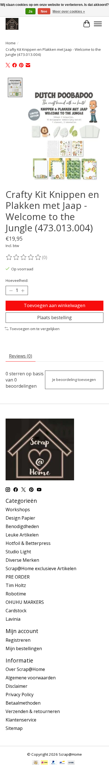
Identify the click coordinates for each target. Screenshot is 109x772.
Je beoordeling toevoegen (74, 379)
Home (11, 42)
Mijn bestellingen (24, 648)
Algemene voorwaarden (31, 678)
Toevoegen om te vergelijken (35, 328)
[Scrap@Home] (12, 23)
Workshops (18, 509)
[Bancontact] (62, 763)
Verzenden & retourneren (33, 711)
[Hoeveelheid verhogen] (22, 290)
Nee (44, 11)
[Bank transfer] (71, 763)
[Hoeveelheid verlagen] (11, 290)
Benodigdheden (22, 526)
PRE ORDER (18, 577)
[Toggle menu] (97, 23)
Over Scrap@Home (25, 669)
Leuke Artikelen (22, 535)
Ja (30, 11)
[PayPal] (53, 763)
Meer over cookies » (69, 11)
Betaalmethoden (23, 703)
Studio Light (18, 552)
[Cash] (35, 763)
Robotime (16, 594)
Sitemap (14, 728)
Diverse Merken (22, 560)
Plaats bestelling (54, 317)
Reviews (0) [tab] (20, 356)
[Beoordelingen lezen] (24, 257)
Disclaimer (16, 686)
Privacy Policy (20, 694)
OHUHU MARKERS (25, 602)
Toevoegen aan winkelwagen (54, 305)
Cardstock (16, 610)
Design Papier (20, 518)
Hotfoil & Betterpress (28, 543)
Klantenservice (21, 720)
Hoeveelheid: (17, 280)
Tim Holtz (16, 585)
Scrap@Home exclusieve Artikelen (41, 568)
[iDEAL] (44, 763)
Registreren (18, 640)
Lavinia (13, 619)
